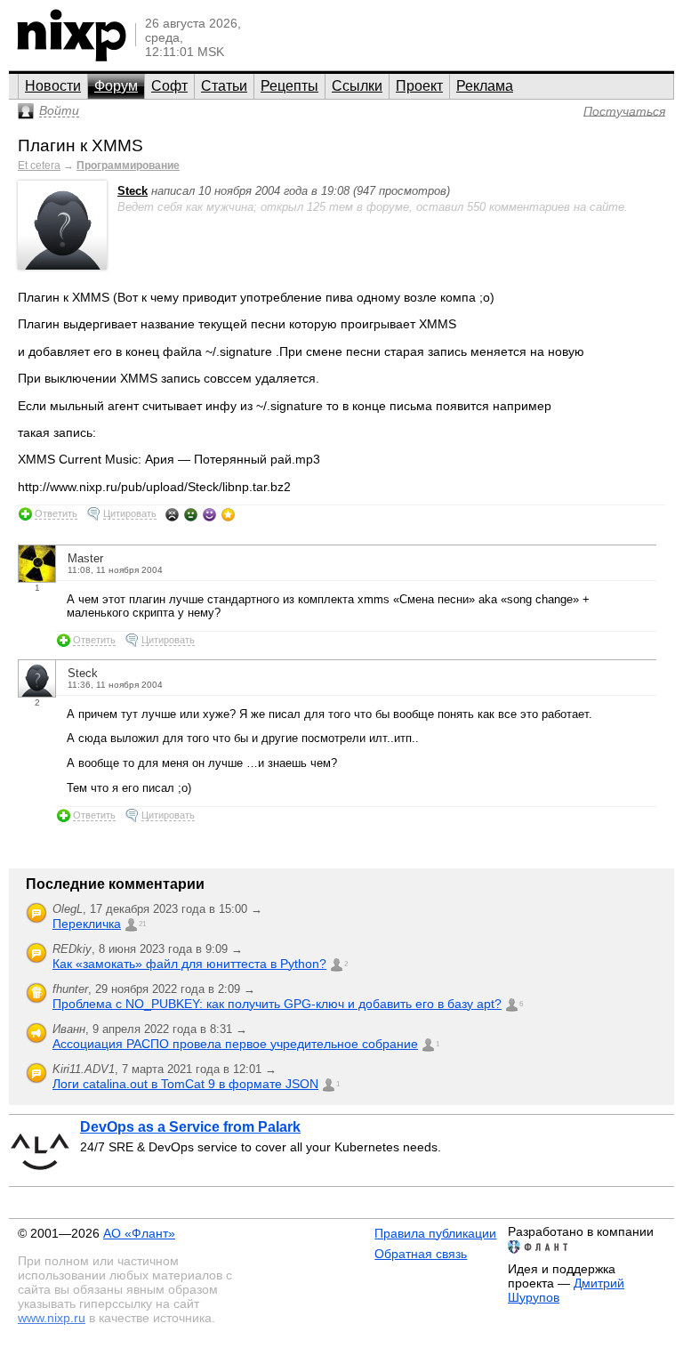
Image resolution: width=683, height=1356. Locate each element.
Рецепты (289, 85)
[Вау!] (228, 514)
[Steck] (62, 265)
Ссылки (357, 85)
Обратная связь (420, 1254)
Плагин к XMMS (80, 145)
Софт (169, 85)
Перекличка (86, 923)
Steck (132, 191)
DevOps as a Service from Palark (190, 1126)
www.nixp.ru (51, 1318)
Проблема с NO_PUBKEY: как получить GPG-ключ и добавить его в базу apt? (277, 1004)
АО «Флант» (139, 1233)
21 (142, 924)
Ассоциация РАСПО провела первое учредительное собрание (235, 1044)
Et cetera (39, 165)
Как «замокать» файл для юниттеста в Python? (189, 963)
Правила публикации (435, 1233)
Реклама (484, 85)
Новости (53, 85)
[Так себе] (190, 514)
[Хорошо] (209, 514)
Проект (419, 85)
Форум (116, 85)
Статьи (224, 85)
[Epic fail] (172, 514)
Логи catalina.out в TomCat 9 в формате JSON (185, 1084)
